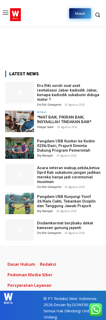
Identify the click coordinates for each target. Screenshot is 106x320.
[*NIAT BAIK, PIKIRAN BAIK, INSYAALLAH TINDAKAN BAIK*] (19, 121)
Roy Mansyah (45, 155)
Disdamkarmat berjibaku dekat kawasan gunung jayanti (65, 225)
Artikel (41, 112)
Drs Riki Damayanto (49, 104)
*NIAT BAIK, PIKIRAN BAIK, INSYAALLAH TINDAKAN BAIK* (64, 119)
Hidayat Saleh (45, 127)
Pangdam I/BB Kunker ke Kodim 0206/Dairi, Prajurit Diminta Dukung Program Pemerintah (66, 146)
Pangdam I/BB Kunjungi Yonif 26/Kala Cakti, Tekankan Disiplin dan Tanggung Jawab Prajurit (66, 201)
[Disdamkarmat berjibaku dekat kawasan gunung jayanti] (19, 230)
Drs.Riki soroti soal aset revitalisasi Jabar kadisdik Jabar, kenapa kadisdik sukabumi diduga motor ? (68, 92)
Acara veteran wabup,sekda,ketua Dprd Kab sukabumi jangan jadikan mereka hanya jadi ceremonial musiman (69, 175)
